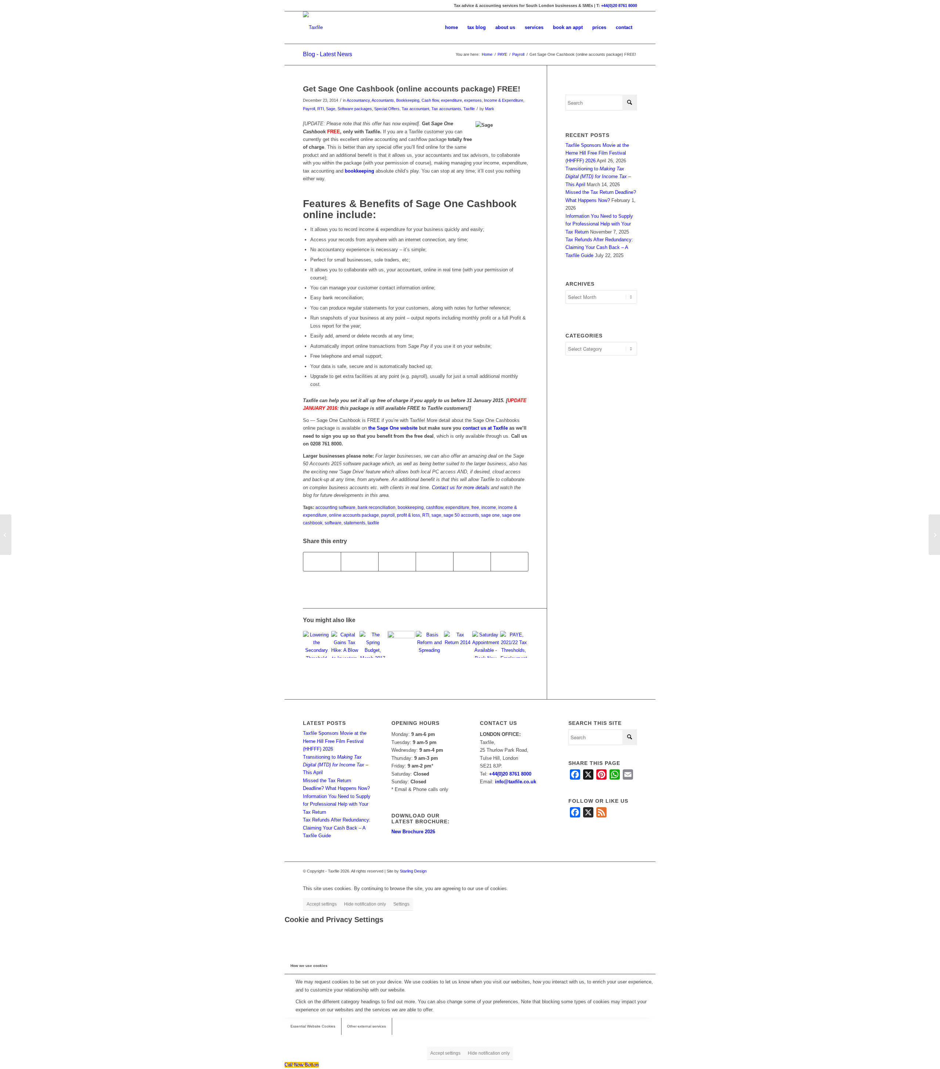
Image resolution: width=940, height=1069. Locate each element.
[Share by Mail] (509, 561)
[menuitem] (451, 27)
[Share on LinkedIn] (434, 561)
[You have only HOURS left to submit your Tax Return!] (934, 534)
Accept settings (322, 904)
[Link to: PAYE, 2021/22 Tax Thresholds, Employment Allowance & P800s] (513, 644)
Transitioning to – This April (598, 176)
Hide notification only (365, 904)
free (475, 507)
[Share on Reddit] (472, 561)
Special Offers (387, 108)
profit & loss (408, 515)
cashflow (434, 507)
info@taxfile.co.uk (515, 781)
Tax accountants (446, 108)
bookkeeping (359, 171)
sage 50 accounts (461, 515)
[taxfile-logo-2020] (313, 27)
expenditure (451, 100)
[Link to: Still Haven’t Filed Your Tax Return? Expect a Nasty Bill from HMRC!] (457, 644)
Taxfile (469, 108)
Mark (489, 108)
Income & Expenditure (503, 100)
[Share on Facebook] (322, 561)
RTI (320, 108)
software (333, 522)
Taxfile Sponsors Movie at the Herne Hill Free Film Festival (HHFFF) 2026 (597, 153)
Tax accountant (415, 108)
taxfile (373, 522)
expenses (473, 100)
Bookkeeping (407, 100)
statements (354, 522)
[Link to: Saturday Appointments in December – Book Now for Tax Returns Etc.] (485, 644)
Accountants (383, 100)
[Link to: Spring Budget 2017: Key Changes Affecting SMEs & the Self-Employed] (373, 644)
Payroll (309, 108)
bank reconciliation (376, 507)
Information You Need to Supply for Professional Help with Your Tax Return (599, 224)
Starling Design (413, 871)
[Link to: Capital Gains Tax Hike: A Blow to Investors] (344, 644)
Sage (330, 108)
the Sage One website (392, 428)
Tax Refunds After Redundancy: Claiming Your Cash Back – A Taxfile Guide (599, 247)
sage (436, 515)
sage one (490, 515)
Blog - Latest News (327, 54)
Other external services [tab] (366, 1026)
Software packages (354, 108)
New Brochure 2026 (413, 831)
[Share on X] (359, 561)
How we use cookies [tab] (309, 966)
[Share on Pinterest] (397, 561)
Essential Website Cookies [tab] (312, 1026)
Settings (401, 904)
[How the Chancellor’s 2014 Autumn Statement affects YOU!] (5, 534)
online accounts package (354, 515)
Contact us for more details (460, 487)
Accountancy (358, 100)
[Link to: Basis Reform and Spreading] (429, 644)
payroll (388, 515)
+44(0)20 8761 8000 (619, 5)
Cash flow (430, 100)
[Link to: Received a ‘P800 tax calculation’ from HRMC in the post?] (401, 644)
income (488, 507)
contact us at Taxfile (485, 428)
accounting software (335, 507)
